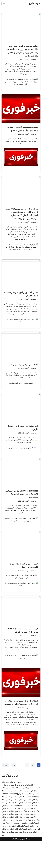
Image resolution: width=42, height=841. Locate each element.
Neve (28, 839)
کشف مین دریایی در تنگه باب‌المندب (22, 364)
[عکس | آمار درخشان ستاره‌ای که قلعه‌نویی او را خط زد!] (21, 545)
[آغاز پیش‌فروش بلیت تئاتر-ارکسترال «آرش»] (21, 407)
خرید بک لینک (16, 785)
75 (14, 765)
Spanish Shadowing (10, 794)
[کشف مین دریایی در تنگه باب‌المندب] (21, 346)
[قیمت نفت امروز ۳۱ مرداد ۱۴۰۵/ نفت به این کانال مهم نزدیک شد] (21, 610)
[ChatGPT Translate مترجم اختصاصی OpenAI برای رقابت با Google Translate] (21, 472)
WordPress (16, 839)
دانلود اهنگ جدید (27, 785)
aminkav (33, 59)
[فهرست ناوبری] (4, 3)
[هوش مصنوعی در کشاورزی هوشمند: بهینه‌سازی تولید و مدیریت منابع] (21, 108)
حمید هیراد (14, 832)
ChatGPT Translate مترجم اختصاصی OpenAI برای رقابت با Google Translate (21, 494)
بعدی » (5, 765)
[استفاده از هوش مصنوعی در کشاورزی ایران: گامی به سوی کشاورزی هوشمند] (21, 682)
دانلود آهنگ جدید (8, 823)
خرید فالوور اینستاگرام (26, 794)
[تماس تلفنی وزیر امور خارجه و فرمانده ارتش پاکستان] (21, 274)
